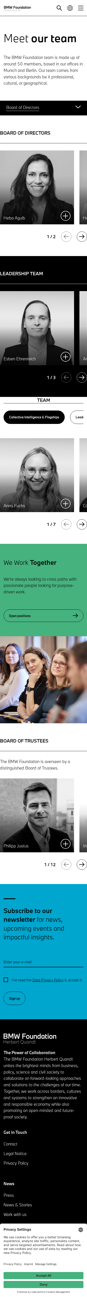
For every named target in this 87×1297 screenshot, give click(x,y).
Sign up (14, 998)
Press (9, 1195)
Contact (10, 1144)
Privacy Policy (16, 1163)
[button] (59, 7)
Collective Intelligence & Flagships (34, 417)
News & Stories (18, 1204)
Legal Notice (15, 1153)
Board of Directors (22, 107)
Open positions (20, 616)
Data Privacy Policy (48, 980)
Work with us (15, 1214)
